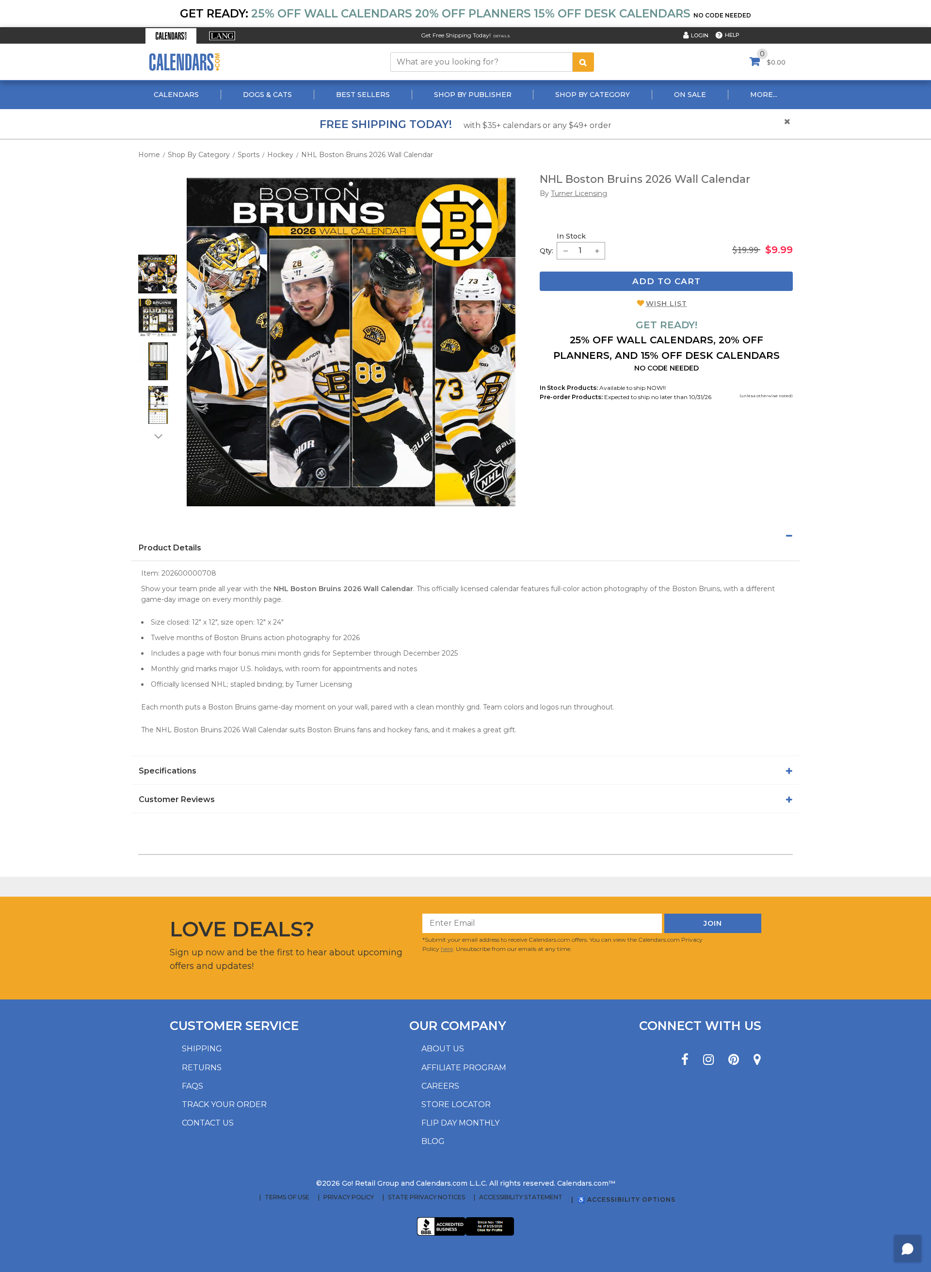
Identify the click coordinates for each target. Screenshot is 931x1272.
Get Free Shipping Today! (456, 35)
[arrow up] (157, 248)
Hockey (280, 154)
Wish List (666, 303)
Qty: (546, 250)
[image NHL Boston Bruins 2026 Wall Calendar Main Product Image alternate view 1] (157, 274)
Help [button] (732, 35)
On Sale (690, 94)
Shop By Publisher (473, 94)
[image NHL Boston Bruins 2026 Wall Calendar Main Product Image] (351, 341)
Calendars (176, 94)
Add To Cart (666, 281)
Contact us (208, 1122)
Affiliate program (463, 1067)
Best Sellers (363, 94)
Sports (248, 154)
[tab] (465, 536)
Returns (202, 1067)
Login (699, 35)
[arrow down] (157, 436)
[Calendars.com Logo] (184, 62)
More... (763, 94)
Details (501, 36)
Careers (440, 1086)
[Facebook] (685, 1060)
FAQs (192, 1086)
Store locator (456, 1104)
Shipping (202, 1048)
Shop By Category (592, 94)
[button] (170, 36)
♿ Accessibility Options (626, 1199)
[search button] (583, 62)
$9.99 (779, 250)
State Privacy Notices (426, 1197)
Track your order (224, 1104)
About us (442, 1048)
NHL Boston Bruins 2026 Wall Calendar (367, 154)
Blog (433, 1141)
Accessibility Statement (520, 1197)
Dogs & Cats (267, 94)
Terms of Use (287, 1197)
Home (149, 154)
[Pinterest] (733, 1060)
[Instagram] (708, 1060)
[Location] (757, 1060)
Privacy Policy (348, 1197)
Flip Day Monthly (460, 1122)
